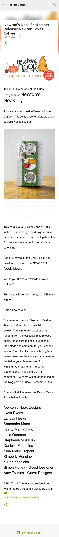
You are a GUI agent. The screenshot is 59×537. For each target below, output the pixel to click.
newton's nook (30, 497)
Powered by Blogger (31, 532)
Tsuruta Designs (17, 4)
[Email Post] (5, 494)
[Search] (55, 4)
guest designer (12, 497)
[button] (5, 43)
